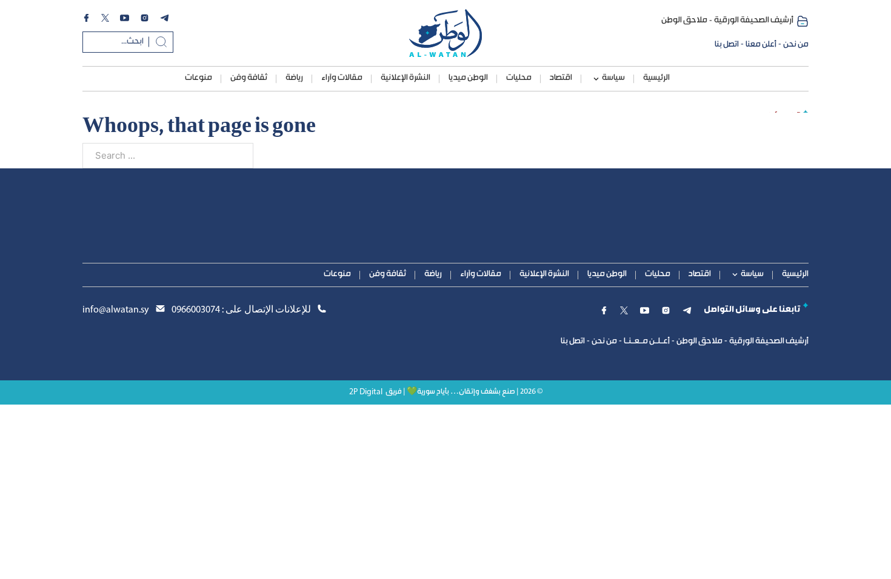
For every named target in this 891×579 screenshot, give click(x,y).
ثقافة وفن (248, 78)
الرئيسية (656, 78)
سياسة (613, 78)
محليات (519, 78)
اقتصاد (561, 78)
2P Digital (365, 392)
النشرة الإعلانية (405, 78)
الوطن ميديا (468, 78)
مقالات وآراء (341, 78)
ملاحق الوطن (684, 20)
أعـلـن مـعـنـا (647, 341)
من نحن (796, 45)
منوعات (198, 78)
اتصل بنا (727, 45)
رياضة (294, 78)
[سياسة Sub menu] (596, 79)
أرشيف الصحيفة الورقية (753, 20)
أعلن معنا (761, 45)
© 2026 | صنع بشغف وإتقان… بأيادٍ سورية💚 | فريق (463, 392)
